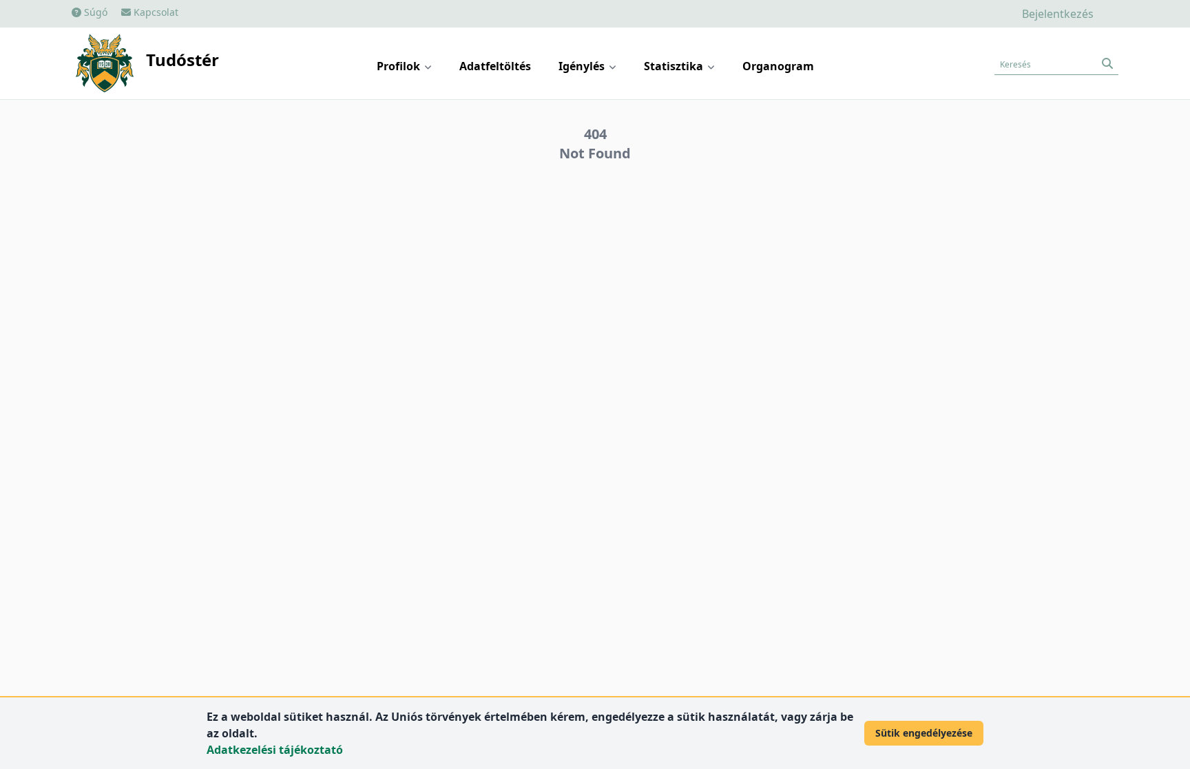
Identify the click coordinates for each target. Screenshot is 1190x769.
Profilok (400, 66)
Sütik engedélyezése (923, 732)
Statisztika (675, 66)
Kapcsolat (154, 12)
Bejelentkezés (1058, 13)
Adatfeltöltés (495, 66)
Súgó (94, 12)
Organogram (778, 66)
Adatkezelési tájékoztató (275, 749)
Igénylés (583, 66)
